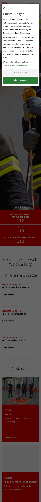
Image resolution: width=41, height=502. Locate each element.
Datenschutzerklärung (18, 65)
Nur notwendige (20, 72)
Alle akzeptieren (20, 80)
